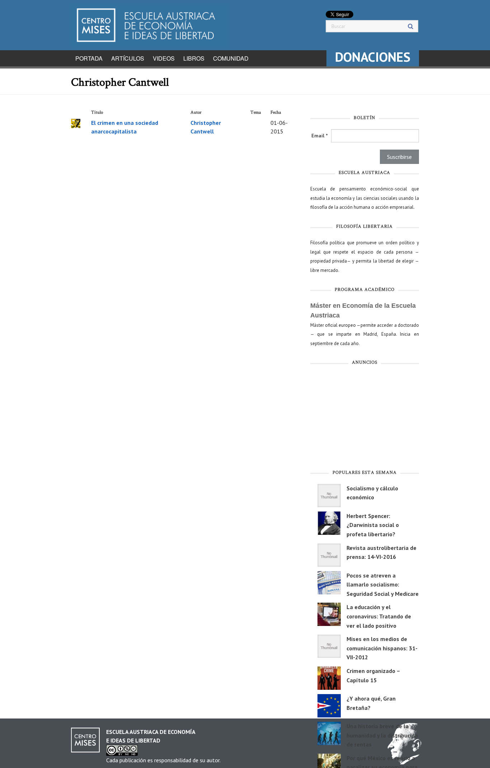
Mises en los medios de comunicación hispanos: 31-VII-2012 (382, 648)
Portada (89, 58)
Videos (164, 58)
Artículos (127, 58)
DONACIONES (372, 56)
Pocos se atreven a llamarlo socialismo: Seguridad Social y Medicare (383, 584)
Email (319, 135)
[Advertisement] (364, 419)
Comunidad (231, 58)
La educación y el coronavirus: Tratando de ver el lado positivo (379, 616)
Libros (193, 58)
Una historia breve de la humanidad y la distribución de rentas (382, 735)
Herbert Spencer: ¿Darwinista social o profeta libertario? (373, 525)
